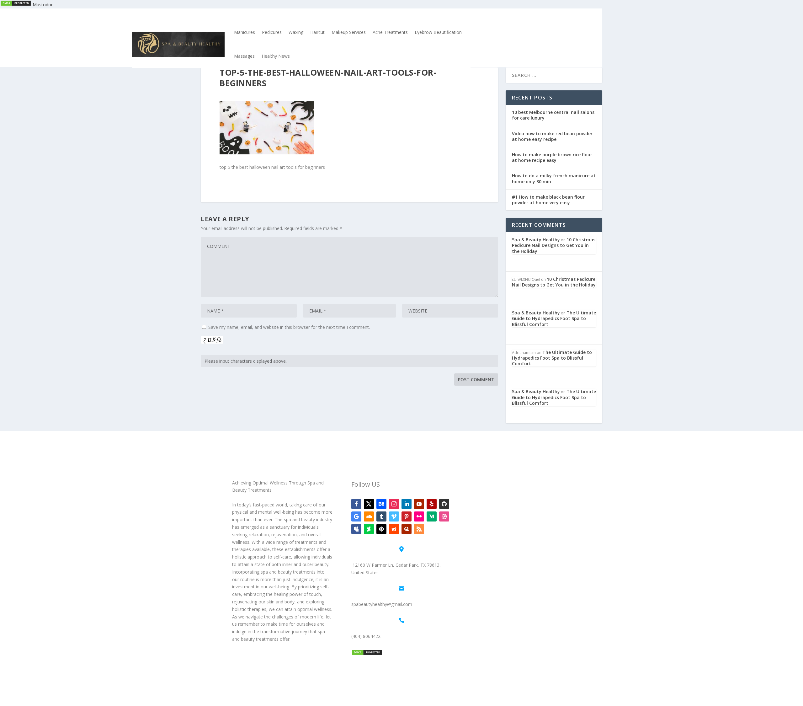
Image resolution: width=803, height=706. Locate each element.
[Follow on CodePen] (381, 529)
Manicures (244, 32)
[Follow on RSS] (419, 529)
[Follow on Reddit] (394, 529)
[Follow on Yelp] (432, 504)
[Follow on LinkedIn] (407, 504)
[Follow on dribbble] (444, 516)
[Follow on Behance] (381, 504)
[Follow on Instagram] (394, 504)
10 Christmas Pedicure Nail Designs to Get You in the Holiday (553, 245)
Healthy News (276, 56)
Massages (244, 56)
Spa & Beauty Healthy (536, 240)
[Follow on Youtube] (419, 504)
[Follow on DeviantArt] (369, 529)
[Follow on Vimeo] (394, 516)
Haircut (317, 32)
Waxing (296, 32)
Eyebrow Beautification (438, 32)
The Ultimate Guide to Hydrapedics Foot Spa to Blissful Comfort (554, 318)
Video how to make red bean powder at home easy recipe (552, 136)
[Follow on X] (369, 504)
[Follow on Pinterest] (407, 516)
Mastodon (43, 5)
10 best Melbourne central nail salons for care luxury (553, 115)
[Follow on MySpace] (356, 529)
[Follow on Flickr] (419, 516)
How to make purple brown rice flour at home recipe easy (552, 157)
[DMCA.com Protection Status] (15, 5)
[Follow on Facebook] (356, 504)
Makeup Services (349, 32)
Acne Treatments (390, 32)
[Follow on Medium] (432, 516)
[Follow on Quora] (407, 529)
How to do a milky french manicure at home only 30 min (554, 178)
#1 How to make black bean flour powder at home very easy (548, 200)
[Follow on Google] (356, 516)
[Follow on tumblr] (381, 516)
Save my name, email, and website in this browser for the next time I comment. (289, 327)
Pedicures (272, 32)
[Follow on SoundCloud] (369, 516)
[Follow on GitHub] (444, 504)
